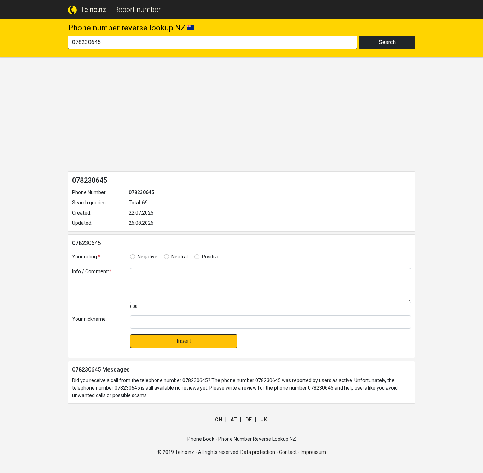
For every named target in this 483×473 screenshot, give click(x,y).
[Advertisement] (241, 116)
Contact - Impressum (302, 452)
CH (218, 419)
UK (263, 419)
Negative (147, 256)
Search (387, 42)
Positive (211, 256)
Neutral (179, 256)
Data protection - (259, 452)
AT (234, 419)
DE (248, 419)
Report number (137, 9)
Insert (183, 341)
